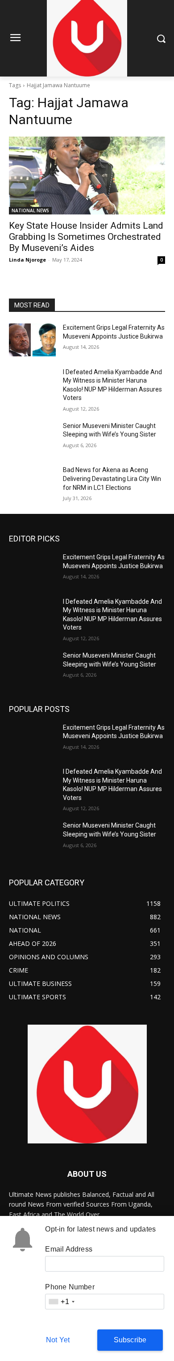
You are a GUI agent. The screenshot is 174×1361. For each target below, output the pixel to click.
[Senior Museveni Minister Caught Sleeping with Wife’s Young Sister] (32, 438)
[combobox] (61, 1301)
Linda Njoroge (27, 259)
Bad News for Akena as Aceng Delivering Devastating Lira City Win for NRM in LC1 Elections (112, 478)
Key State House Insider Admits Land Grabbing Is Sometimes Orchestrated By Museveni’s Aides (86, 236)
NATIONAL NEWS (30, 210)
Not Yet (58, 1340)
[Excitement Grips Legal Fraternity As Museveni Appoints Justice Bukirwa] (32, 339)
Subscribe (130, 1340)
